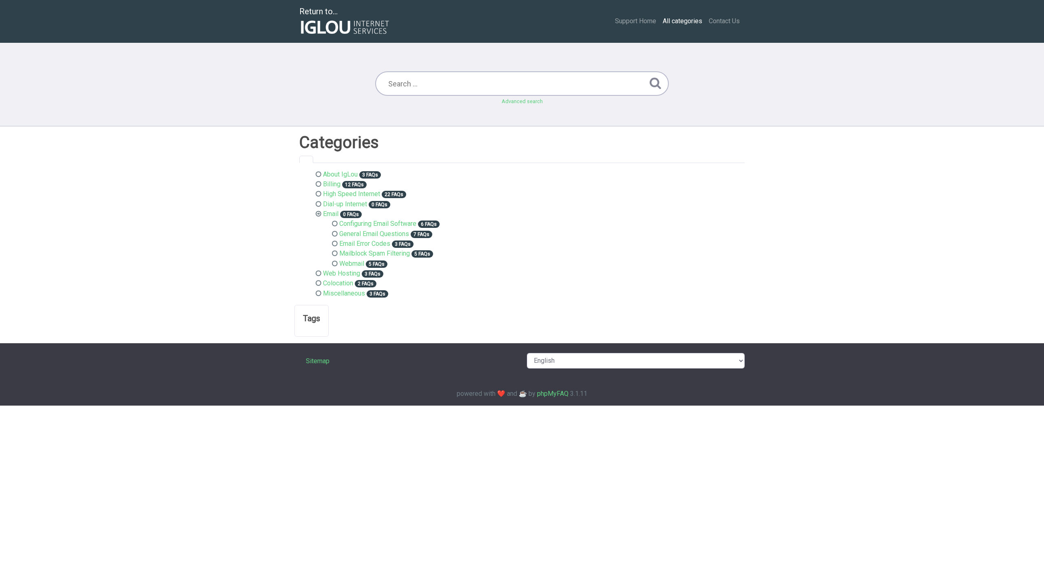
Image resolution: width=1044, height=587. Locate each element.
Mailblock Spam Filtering (374, 253)
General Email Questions (374, 234)
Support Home (635, 21)
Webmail (351, 263)
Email (330, 214)
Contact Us (724, 21)
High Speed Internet (351, 194)
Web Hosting (341, 273)
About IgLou (340, 174)
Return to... (318, 11)
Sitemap (318, 361)
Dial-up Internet (345, 204)
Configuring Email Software (377, 223)
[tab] (306, 159)
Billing (332, 184)
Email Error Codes (364, 243)
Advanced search (522, 101)
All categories (682, 21)
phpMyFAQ (552, 393)
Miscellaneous (344, 293)
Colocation (338, 283)
